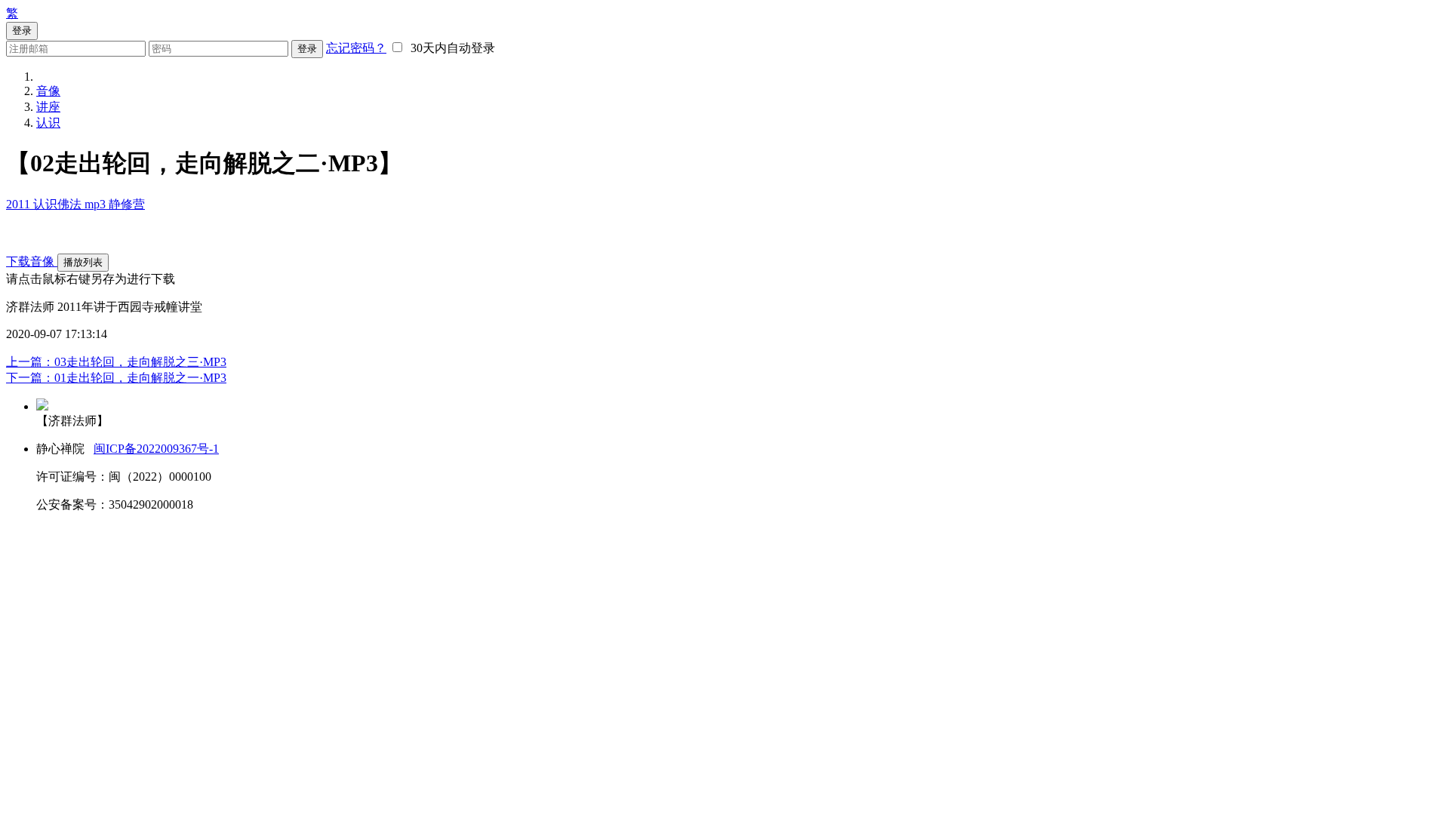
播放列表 (83, 262)
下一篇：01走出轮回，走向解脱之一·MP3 (116, 377)
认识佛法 (59, 204)
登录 (307, 48)
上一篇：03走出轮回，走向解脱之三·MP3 (116, 361)
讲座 (48, 106)
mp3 (97, 204)
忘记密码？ (356, 48)
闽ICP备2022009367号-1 (156, 448)
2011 (19, 204)
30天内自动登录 (450, 48)
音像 (48, 91)
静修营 (127, 204)
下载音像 (31, 261)
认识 (48, 122)
